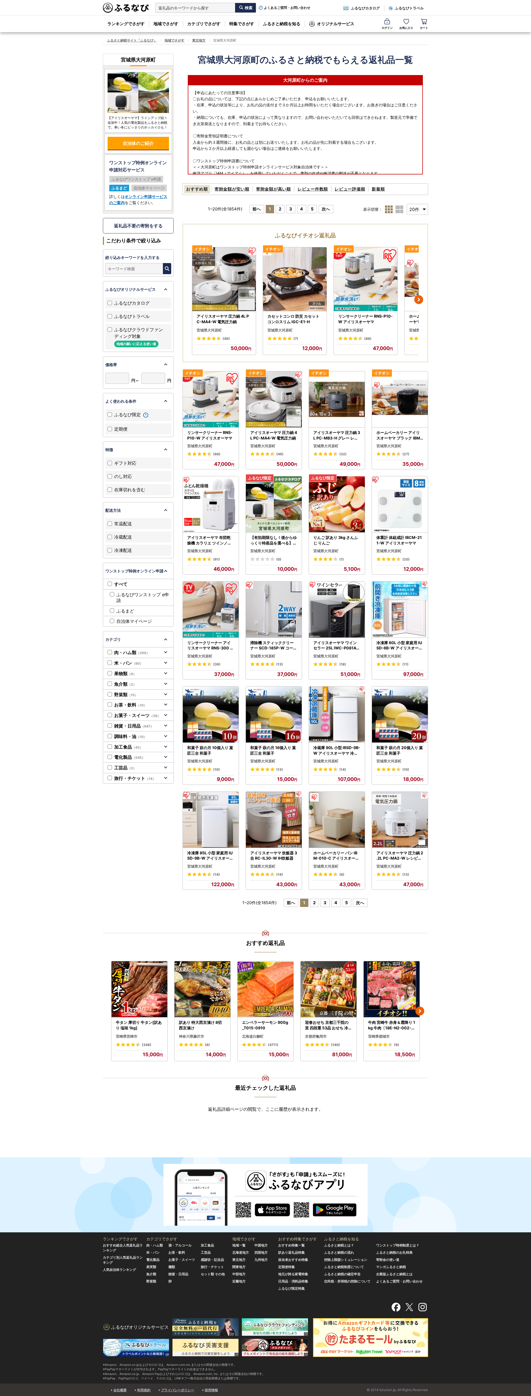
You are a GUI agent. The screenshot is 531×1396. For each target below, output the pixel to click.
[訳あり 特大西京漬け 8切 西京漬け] (202, 989)
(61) (216, 559)
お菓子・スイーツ (137, 715)
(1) (341, 559)
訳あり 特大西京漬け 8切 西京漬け (200, 1025)
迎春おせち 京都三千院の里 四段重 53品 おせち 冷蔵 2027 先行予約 (328, 1025)
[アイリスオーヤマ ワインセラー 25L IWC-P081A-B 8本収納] (337, 610)
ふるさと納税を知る (281, 23)
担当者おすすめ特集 (293, 1260)
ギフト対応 (125, 463)
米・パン (128, 663)
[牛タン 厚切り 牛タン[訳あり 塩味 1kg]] (139, 989)
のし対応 (123, 476)
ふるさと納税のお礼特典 (394, 1252)
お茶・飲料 (130, 705)
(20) (406, 559)
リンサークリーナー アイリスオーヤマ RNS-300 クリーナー (210, 645)
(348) (146, 1045)
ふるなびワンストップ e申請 (142, 597)
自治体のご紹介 (138, 143)
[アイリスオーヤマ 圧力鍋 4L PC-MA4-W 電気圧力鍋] (224, 279)
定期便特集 (286, 1267)
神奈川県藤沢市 (191, 1036)
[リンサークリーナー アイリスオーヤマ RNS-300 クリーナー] (211, 610)
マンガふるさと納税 (391, 1267)
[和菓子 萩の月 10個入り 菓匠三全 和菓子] (211, 715)
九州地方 (261, 1260)
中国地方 (261, 1245)
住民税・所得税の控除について (347, 1281)
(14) (342, 769)
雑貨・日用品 (134, 726)
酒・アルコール (180, 1245)
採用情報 (211, 1390)
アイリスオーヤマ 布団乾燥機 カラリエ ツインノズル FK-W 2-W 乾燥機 (209, 540)
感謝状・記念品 (212, 1260)
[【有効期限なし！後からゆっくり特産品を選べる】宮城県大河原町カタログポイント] (274, 504)
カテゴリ (113, 639)
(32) (343, 454)
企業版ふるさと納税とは (394, 1274)
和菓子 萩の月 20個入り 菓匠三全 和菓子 (399, 750)
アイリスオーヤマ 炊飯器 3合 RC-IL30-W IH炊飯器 (273, 855)
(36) (216, 664)
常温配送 (123, 523)
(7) (295, 338)
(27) (405, 454)
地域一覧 (239, 1245)
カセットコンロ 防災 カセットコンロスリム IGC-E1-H (293, 319)
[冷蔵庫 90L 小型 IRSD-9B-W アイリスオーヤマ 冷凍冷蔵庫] (337, 715)
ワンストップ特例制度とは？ (397, 1245)
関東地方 (239, 1267)
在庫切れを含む (129, 489)
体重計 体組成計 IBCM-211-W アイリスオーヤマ (399, 540)
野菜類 (126, 694)
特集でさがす (241, 23)
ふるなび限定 (128, 414)
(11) (405, 664)
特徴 (109, 449)
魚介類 (125, 684)
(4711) (273, 1045)
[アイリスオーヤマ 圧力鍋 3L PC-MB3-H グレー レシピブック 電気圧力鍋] (337, 399)
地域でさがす (165, 23)
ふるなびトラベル (409, 8)
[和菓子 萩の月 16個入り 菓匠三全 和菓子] (274, 715)
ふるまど (125, 611)
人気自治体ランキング (119, 1270)
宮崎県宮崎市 (126, 1036)
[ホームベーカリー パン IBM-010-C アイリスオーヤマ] (337, 820)
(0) (278, 559)
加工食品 (128, 747)
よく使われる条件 (120, 401)
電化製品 (129, 757)
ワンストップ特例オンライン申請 (134, 571)
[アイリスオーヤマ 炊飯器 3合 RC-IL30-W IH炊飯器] (274, 820)
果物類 (125, 673)
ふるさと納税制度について (344, 1267)
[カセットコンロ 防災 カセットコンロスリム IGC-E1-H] (295, 279)
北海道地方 (240, 1252)
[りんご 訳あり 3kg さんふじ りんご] (337, 504)
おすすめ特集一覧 (291, 1245)
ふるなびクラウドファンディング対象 (138, 336)
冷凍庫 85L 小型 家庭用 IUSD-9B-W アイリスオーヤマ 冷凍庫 (210, 855)
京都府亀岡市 (316, 1036)
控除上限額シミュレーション (345, 1260)
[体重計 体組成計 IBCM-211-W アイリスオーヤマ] (400, 504)
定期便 (120, 429)
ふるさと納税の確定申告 (342, 1274)
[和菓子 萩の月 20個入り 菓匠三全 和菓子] (400, 715)
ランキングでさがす (126, 23)
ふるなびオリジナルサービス (130, 289)
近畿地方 (239, 1281)
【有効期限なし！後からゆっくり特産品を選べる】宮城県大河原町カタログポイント (273, 540)
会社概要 (120, 1390)
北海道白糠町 (253, 1036)
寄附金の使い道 (387, 1260)
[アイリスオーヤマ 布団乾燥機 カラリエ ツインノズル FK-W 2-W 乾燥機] (211, 504)
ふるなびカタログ (365, 8)
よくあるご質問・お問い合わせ (287, 7)
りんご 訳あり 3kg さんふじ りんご (335, 540)
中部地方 (239, 1274)
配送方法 (113, 510)
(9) (396, 1045)
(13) (279, 664)
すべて (120, 584)
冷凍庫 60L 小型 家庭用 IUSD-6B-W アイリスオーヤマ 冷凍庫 (399, 645)
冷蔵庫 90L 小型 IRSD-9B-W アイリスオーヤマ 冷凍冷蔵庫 (336, 750)
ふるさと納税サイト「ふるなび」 (132, 40)
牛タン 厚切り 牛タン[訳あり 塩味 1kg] (139, 1025)
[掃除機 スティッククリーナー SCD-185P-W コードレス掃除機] (274, 610)
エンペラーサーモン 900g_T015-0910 (265, 1025)
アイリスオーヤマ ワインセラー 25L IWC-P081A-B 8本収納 (335, 645)
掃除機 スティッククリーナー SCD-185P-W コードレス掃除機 (273, 645)
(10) (216, 769)
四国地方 (261, 1252)
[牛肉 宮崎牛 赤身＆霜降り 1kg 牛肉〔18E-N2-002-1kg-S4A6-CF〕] (392, 989)
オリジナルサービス (335, 23)
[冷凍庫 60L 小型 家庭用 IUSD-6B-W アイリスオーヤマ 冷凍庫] (400, 610)
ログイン (387, 27)
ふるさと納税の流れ (339, 1252)
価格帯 (111, 364)
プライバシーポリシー (177, 1390)
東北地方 (198, 40)
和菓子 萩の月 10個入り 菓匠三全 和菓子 (210, 750)
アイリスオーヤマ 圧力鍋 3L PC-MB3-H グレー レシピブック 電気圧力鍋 (336, 435)
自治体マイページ (134, 621)
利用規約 (143, 1390)
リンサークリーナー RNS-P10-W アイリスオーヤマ (365, 319)
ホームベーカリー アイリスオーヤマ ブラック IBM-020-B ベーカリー (399, 435)
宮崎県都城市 (379, 1036)
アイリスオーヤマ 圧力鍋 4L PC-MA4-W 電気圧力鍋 (223, 319)
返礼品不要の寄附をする (138, 225)
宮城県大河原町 (209, 330)
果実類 (151, 1267)
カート (424, 27)
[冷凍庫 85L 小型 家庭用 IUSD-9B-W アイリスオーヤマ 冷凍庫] (211, 820)
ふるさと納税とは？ (339, 1245)
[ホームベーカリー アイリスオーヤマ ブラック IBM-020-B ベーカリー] (400, 399)
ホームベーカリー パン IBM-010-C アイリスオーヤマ (336, 855)
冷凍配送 (123, 550)
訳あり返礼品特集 (291, 1252)
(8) (341, 874)
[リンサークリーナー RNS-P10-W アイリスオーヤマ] (365, 279)
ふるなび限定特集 (291, 1288)
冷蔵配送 (123, 537)
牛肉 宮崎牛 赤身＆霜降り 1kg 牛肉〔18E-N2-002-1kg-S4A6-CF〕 (391, 1025)
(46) (226, 338)
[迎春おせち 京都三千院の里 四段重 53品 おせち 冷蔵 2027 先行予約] (328, 989)
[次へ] (418, 299)
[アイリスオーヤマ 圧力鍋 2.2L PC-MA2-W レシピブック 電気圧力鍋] (400, 820)
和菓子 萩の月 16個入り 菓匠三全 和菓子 (273, 750)
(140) (335, 1045)
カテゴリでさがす (203, 23)
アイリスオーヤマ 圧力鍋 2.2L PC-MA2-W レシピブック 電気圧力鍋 (399, 855)
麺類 (171, 1267)
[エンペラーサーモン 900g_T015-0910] (265, 989)
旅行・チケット (135, 778)
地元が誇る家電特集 (293, 1274)
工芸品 (125, 767)
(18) (342, 664)
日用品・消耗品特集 (293, 1281)
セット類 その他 (213, 1274)
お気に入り (406, 27)
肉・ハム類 (132, 652)
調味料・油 (130, 736)
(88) (367, 338)
